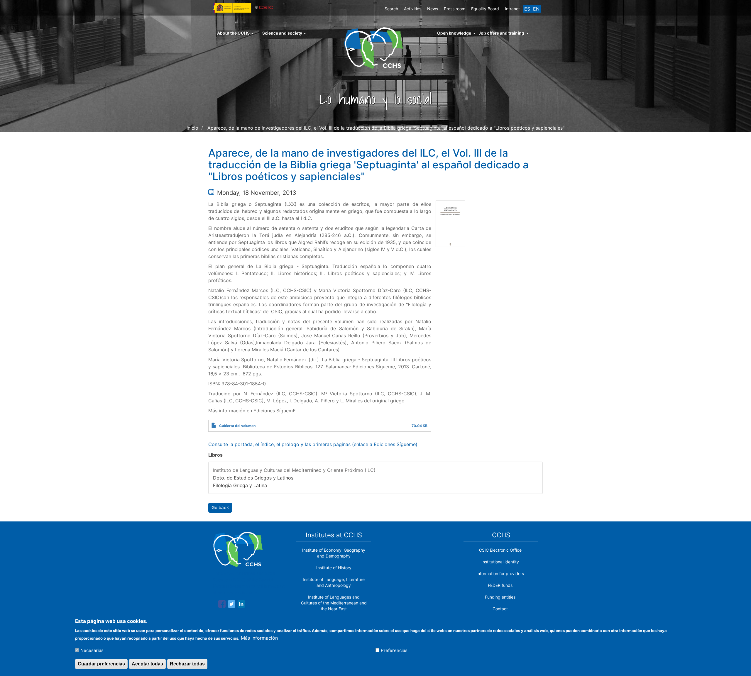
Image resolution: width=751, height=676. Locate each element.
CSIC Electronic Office (500, 550)
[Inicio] (375, 47)
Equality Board (485, 8)
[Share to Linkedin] (241, 605)
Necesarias (92, 650)
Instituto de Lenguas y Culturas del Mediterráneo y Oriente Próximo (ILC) (294, 470)
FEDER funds (500, 585)
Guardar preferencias (101, 663)
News (432, 8)
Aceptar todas (147, 663)
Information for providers (500, 573)
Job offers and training (501, 33)
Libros (215, 455)
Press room (454, 8)
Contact (500, 608)
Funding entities (500, 596)
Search (391, 8)
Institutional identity (500, 561)
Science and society (282, 33)
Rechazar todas (187, 663)
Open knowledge (454, 33)
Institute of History (333, 567)
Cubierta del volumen (237, 425)
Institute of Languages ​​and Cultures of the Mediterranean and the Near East (334, 602)
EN (536, 9)
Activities (412, 8)
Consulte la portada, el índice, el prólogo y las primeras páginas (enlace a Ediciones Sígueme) (312, 444)
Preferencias (394, 650)
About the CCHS (234, 33)
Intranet (512, 8)
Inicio (192, 128)
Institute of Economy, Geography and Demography (333, 553)
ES (527, 9)
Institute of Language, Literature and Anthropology (334, 582)
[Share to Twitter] (231, 605)
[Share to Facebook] (222, 605)
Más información (259, 638)
